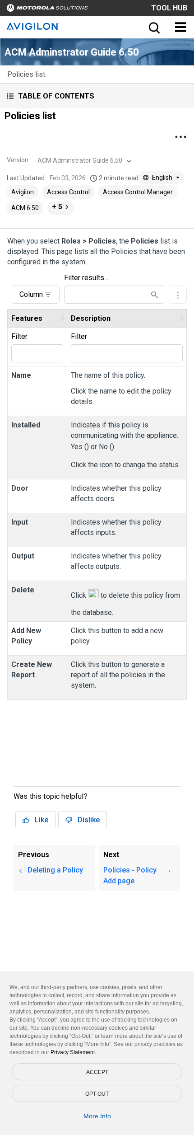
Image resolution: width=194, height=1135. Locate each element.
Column (31, 294)
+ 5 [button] (57, 206)
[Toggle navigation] (180, 27)
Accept (97, 1072)
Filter (19, 336)
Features (26, 318)
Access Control (68, 192)
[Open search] (153, 27)
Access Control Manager (138, 192)
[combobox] (83, 160)
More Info (97, 1116)
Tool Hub (169, 8)
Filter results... (86, 277)
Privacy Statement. (73, 1052)
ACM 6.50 (25, 207)
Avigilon (22, 192)
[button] (97, 96)
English (162, 177)
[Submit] (154, 295)
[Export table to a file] (178, 295)
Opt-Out (97, 1094)
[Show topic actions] (180, 137)
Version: (18, 160)
